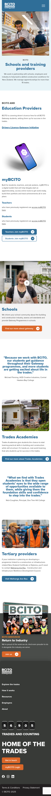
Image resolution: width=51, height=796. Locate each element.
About (5, 709)
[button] (43, 6)
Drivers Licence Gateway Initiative (20, 127)
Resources (7, 696)
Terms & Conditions (11, 787)
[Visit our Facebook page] (3, 776)
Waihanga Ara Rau (18, 568)
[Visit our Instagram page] (8, 776)
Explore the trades (11, 684)
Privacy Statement (31, 787)
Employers (7, 702)
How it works (8, 690)
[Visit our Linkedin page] (12, 776)
